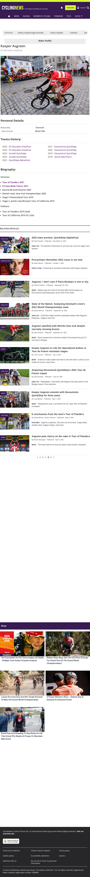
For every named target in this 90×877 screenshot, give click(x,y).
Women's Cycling (42, 16)
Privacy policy (64, 850)
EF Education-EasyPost (20, 146)
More (77, 16)
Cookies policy (8, 856)
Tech (68, 16)
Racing (26, 16)
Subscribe (70, 8)
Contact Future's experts (40, 850)
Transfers (73, 33)
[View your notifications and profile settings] (61, 7)
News (16, 16)
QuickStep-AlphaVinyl (19, 160)
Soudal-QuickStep (17, 156)
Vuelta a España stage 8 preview (30, 33)
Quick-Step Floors (63, 156)
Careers (62, 856)
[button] (84, 8)
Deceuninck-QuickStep (65, 146)
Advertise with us (9, 861)
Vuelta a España (56, 33)
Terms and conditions (11, 850)
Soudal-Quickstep (17, 153)
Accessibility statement (40, 856)
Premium (58, 16)
